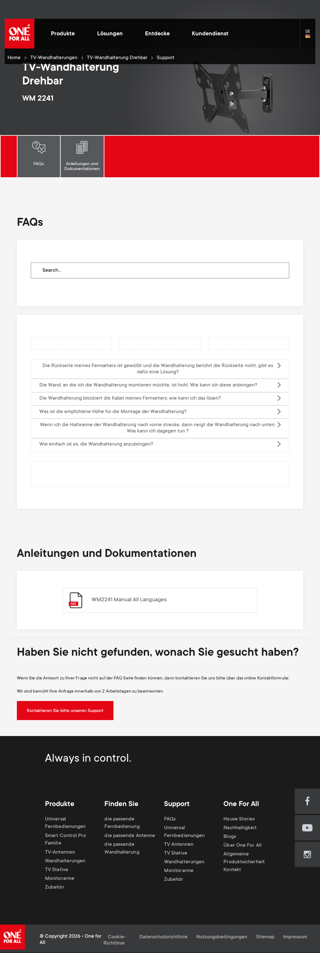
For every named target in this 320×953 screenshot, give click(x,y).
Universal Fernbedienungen (65, 823)
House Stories (239, 819)
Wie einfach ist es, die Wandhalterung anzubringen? (96, 444)
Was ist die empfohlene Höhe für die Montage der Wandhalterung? (113, 412)
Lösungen (110, 34)
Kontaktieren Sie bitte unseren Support (65, 710)
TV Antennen (178, 844)
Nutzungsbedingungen (221, 937)
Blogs (229, 837)
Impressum (295, 937)
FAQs (38, 164)
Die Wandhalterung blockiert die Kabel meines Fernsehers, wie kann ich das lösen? (130, 398)
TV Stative (56, 870)
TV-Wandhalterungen (54, 58)
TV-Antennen (60, 852)
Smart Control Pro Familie (65, 839)
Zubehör (54, 887)
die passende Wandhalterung (121, 848)
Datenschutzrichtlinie (163, 937)
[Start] (19, 33)
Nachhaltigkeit (239, 828)
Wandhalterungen (65, 861)
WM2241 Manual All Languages (129, 600)
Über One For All (242, 845)
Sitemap (265, 937)
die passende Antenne (129, 836)
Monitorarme (59, 878)
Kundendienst (210, 34)
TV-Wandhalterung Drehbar (117, 58)
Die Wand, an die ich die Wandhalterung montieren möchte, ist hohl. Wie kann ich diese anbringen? (148, 385)
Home (14, 58)
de (310, 36)
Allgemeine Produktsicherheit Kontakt (244, 862)
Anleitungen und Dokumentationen (82, 167)
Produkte (63, 34)
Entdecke (157, 34)
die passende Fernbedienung (121, 823)
